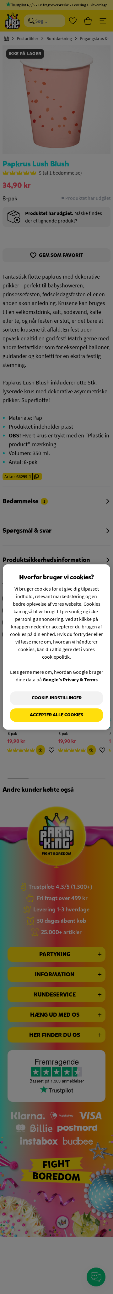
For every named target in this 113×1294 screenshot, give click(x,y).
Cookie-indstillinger (57, 698)
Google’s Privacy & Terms (70, 679)
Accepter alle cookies (56, 715)
